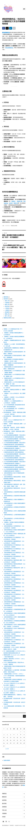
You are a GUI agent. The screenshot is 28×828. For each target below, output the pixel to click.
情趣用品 (4, 793)
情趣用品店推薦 (14, 225)
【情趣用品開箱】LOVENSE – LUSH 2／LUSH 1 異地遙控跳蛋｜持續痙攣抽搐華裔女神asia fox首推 (14, 675)
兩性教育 (6, 299)
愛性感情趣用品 (6, 32)
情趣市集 (16, 203)
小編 (3, 225)
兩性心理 (7, 300)
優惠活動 (6, 297)
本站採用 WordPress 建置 (20, 825)
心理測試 (7, 308)
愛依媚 (11, 203)
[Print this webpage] (14, 28)
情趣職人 (13, 201)
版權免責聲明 (7, 760)
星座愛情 (7, 312)
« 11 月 (7, 748)
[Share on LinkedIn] (10, 28)
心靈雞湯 (7, 310)
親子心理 (7, 316)
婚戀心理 (7, 304)
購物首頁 (4, 797)
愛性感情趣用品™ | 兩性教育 (8, 825)
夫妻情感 (7, 302)
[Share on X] (7, 28)
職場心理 (7, 314)
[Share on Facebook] (3, 28)
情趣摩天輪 (19, 201)
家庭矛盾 (7, 306)
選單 (24, 8)
